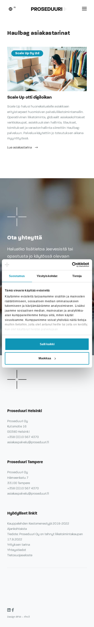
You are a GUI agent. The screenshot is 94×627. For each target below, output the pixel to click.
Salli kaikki (47, 344)
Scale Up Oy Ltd (27, 53)
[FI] (11, 10)
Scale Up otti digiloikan (29, 97)
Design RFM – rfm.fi (18, 616)
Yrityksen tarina (18, 545)
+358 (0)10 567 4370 (23, 437)
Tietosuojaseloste (19, 555)
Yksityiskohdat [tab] (47, 276)
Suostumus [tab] (17, 276)
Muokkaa (45, 358)
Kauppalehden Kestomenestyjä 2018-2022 (38, 524)
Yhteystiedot (16, 550)
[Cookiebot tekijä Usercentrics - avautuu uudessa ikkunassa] (68, 264)
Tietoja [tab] (77, 276)
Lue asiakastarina (20, 147)
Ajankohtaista (17, 529)
